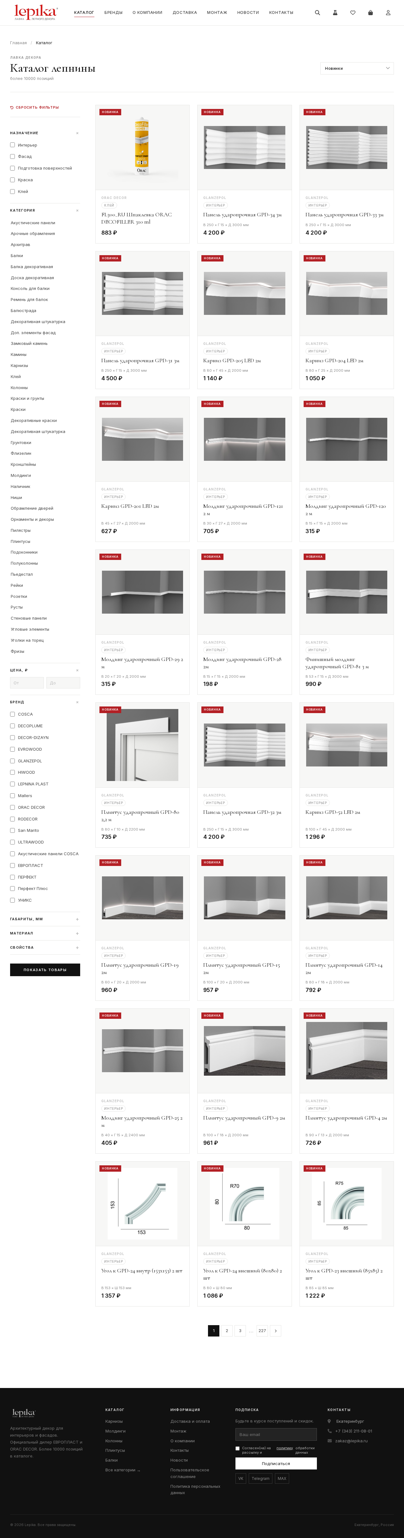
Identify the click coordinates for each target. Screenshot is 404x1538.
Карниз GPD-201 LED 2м (130, 505)
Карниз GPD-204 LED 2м (334, 360)
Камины (19, 354)
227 (262, 1330)
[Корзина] (370, 12)
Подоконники (24, 552)
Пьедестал (22, 574)
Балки (17, 255)
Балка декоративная (32, 266)
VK (240, 1478)
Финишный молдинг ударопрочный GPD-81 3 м (337, 663)
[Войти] (388, 12)
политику (284, 1448)
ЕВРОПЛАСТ (30, 865)
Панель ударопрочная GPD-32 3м (242, 811)
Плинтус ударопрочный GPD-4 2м (346, 1117)
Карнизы (19, 365)
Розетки (19, 596)
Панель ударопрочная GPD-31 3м (140, 360)
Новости (248, 12)
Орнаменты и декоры (32, 519)
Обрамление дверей (32, 508)
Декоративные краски (34, 420)
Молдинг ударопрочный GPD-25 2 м (141, 1121)
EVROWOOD (30, 749)
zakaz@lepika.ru (351, 1440)
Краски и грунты (27, 398)
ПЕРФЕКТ (27, 877)
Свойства (45, 947)
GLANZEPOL (30, 760)
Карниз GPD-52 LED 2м (333, 811)
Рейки (17, 585)
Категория (45, 210)
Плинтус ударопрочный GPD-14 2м (344, 968)
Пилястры (21, 530)
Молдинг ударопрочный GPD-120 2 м (346, 509)
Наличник (20, 486)
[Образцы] (335, 12)
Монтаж (217, 12)
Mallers (25, 795)
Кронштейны (23, 464)
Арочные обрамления (33, 233)
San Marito (28, 830)
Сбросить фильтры (37, 107)
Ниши (16, 497)
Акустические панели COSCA (48, 853)
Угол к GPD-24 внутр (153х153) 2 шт (141, 1270)
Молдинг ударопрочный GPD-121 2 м (243, 509)
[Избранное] (353, 12)
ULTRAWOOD (31, 841)
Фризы (17, 651)
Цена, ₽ (45, 670)
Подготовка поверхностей (45, 168)
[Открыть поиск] (317, 12)
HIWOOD (26, 772)
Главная (18, 42)
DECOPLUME (30, 725)
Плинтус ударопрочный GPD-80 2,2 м (140, 815)
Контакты (281, 12)
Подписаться (276, 1463)
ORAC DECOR (31, 807)
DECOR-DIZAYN (33, 737)
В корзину (167, 234)
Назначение (45, 132)
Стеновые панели (29, 618)
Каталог (84, 12)
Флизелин (21, 453)
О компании (147, 12)
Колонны (19, 387)
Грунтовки (21, 442)
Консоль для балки (30, 288)
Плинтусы (20, 541)
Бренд (45, 702)
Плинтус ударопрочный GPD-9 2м (244, 1117)
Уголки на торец (27, 640)
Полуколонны (24, 563)
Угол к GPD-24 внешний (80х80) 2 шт (242, 1274)
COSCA (25, 714)
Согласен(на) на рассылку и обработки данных (278, 1450)
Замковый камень (29, 343)
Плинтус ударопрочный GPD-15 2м (241, 968)
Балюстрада (23, 310)
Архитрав (20, 244)
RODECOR (28, 818)
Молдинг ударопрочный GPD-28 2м (242, 663)
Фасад (25, 156)
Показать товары (45, 970)
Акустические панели (33, 222)
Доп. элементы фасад (33, 332)
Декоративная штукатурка (38, 321)
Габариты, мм (45, 919)
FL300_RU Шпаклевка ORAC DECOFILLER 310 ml (136, 218)
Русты (17, 607)
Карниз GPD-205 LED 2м (232, 360)
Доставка (185, 12)
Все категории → (123, 1469)
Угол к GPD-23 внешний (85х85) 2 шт (344, 1274)
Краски (18, 409)
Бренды (113, 12)
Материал (45, 933)
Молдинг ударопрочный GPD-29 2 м (142, 663)
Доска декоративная (32, 277)
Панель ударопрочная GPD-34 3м (242, 214)
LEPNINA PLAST (33, 783)
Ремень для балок (29, 299)
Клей (23, 191)
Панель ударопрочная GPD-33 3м (344, 214)
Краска (25, 179)
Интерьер (27, 144)
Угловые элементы (30, 629)
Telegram (261, 1478)
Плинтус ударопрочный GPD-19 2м (140, 968)
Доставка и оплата (190, 1421)
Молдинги (21, 475)
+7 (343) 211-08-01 (353, 1430)
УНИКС (25, 900)
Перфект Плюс (33, 888)
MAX (282, 1478)
